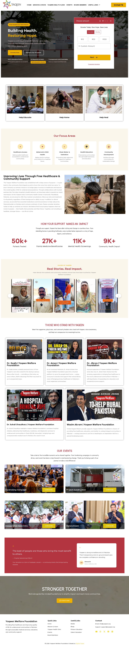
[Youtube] (96, 631)
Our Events (64, 450)
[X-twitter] (104, 631)
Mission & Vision (53, 626)
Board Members (53, 635)
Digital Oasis (80, 643)
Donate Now (14, 52)
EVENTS (69, 5)
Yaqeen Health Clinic (54, 629)
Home (49, 623)
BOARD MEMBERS (80, 5)
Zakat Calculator (76, 632)
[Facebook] (108, 631)
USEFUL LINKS (93, 5)
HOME (29, 5)
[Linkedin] (112, 631)
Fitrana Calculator (76, 629)
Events (50, 632)
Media (73, 623)
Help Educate (25, 117)
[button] (94, 5)
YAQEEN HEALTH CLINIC (56, 5)
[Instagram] (100, 631)
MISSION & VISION (39, 5)
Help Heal (104, 117)
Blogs (72, 626)
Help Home (64, 117)
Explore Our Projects (33, 52)
